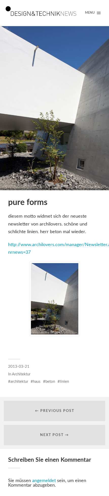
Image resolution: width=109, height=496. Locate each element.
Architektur (21, 374)
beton (50, 381)
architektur (19, 381)
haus (37, 381)
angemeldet (44, 480)
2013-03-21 (18, 367)
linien (64, 381)
